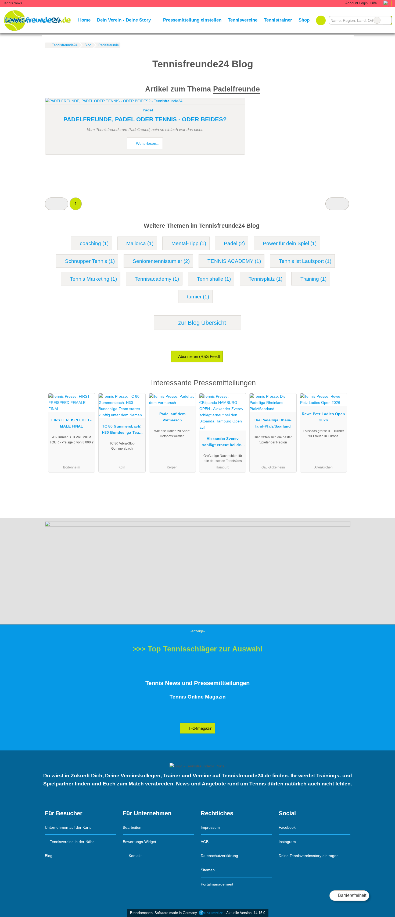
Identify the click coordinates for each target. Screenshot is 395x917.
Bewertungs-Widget (139, 842)
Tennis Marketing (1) (93, 279)
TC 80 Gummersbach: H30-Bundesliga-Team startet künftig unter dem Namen (122, 430)
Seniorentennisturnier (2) (161, 261)
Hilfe (373, 3)
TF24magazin (199, 728)
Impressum (210, 827)
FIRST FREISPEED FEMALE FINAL (71, 423)
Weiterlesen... (147, 143)
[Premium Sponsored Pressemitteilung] (339, 384)
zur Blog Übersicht (201, 322)
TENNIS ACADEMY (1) (234, 261)
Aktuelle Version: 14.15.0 (245, 913)
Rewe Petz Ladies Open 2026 (323, 417)
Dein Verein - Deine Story (124, 20)
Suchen (387, 20)
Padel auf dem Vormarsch (172, 417)
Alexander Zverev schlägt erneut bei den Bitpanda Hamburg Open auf (222, 442)
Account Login (356, 3)
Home (84, 20)
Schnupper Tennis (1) (90, 261)
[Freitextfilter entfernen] (377, 20)
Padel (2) (234, 243)
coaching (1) (94, 243)
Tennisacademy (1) (157, 279)
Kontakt (135, 855)
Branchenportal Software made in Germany (162, 913)
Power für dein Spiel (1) (290, 243)
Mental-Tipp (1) (188, 243)
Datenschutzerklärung (219, 855)
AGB (205, 842)
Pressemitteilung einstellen (192, 20)
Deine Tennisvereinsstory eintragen (309, 855)
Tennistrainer (278, 20)
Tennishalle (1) (214, 279)
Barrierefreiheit (351, 895)
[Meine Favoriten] (321, 20)
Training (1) (313, 279)
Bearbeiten (132, 827)
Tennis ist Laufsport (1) (305, 261)
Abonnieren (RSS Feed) (199, 356)
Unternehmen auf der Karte (68, 827)
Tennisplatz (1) (265, 279)
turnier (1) (198, 296)
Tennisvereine (242, 20)
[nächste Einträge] (337, 203)
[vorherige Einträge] (56, 203)
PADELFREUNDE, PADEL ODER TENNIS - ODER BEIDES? (145, 119)
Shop (304, 20)
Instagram (287, 842)
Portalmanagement (217, 884)
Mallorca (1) (139, 243)
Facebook (287, 827)
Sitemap (208, 870)
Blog (48, 855)
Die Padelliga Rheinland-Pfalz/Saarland (273, 423)
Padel (148, 110)
